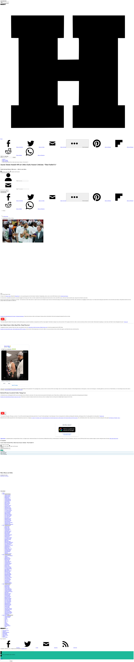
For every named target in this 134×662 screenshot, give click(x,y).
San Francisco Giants (8, 577)
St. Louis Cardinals (8, 579)
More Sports (5, 615)
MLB (3, 554)
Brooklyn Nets (7, 528)
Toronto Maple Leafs (8, 609)
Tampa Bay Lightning (8, 608)
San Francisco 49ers (8, 520)
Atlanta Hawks (7, 526)
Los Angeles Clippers (8, 537)
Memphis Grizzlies (8, 539)
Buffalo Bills (7, 497)
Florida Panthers (7, 595)
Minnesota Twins (7, 571)
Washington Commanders (9, 524)
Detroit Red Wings (8, 593)
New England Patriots (8, 514)
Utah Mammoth (7, 610)
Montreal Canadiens (8, 598)
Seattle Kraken (7, 606)
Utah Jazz (6, 552)
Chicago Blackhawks (8, 589)
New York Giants (7, 516)
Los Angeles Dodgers (8, 568)
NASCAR (6, 620)
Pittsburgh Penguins (8, 604)
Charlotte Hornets (7, 529)
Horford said (102, 416)
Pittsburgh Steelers (8, 519)
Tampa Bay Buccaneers (8, 522)
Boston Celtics (8, 296)
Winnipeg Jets (7, 614)
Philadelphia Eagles (8, 518)
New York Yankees (8, 573)
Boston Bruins (7, 585)
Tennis (6, 626)
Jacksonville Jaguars (8, 508)
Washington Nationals (8, 582)
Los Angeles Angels (8, 567)
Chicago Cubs (7, 560)
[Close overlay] (0, 167)
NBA (3, 525)
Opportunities (5, 633)
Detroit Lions (7, 504)
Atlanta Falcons (7, 495)
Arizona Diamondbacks (8, 555)
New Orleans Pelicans (8, 543)
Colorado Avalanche (8, 590)
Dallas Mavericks (7, 531)
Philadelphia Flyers (8, 603)
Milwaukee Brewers (8, 570)
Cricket (6, 618)
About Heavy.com (6, 630)
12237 (4, 383)
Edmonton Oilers (7, 594)
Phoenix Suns (7, 547)
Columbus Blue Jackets (8, 591)
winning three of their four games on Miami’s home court (37, 327)
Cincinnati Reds (7, 562)
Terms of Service (5, 635)
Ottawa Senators (7, 602)
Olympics (6, 623)
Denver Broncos (7, 503)
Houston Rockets (7, 535)
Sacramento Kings (8, 549)
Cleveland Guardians (8, 563)
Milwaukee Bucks (8, 541)
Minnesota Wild (7, 597)
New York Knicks (8, 544)
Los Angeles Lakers (8, 538)
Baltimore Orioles (7, 558)
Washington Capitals (8, 613)
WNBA (6, 622)
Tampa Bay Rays (7, 580)
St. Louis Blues (7, 607)
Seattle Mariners (7, 578)
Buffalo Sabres (7, 586)
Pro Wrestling (7, 624)
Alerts (2, 156)
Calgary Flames (7, 587)
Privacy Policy (5, 634)
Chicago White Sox (8, 561)
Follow (9, 347)
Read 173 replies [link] (15, 385)
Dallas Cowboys (7, 502)
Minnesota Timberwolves (9, 542)
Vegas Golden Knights (8, 612)
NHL (3, 583)
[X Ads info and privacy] (28, 381)
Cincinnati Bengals (8, 499)
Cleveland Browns (8, 500)
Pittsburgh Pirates (7, 575)
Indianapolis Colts (8, 507)
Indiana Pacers (7, 536)
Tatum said (126, 321)
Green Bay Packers (8, 505)
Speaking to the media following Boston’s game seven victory (10, 396)
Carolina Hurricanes (8, 588)
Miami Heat (17, 296)
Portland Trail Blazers (8, 548)
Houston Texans (7, 506)
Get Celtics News (3, 192)
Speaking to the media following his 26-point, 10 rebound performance (12, 316)
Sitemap (4, 636)
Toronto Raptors (7, 551)
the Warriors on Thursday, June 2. (114, 417)
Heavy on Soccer (7, 625)
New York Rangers (8, 601)
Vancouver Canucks (8, 611)
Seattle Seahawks (7, 521)
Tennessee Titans (7, 523)
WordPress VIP (23, 648)
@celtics (5, 347)
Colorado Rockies (8, 564)
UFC (5, 621)
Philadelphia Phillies (8, 574)
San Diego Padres (8, 576)
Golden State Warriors (64, 296)
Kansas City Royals (8, 566)
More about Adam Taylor (114, 438)
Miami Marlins (7, 569)
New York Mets (7, 572)
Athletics (6, 556)
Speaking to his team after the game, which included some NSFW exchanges (13, 329)
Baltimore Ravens (8, 496)
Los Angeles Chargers (8, 510)
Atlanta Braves (7, 557)
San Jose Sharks (7, 605)
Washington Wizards (8, 553)
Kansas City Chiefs (8, 509)
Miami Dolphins (7, 512)
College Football (7, 617)
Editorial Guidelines (6, 632)
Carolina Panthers (7, 498)
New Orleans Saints (8, 515)
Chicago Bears (7, 501)
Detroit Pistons (7, 533)
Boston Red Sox (7, 559)
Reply (9, 383)
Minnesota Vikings (8, 513)
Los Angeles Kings (8, 596)
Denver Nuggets (7, 532)
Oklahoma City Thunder (9, 545)
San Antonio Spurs (8, 550)
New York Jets (7, 517)
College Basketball (8, 616)
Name (17, 180)
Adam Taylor (6, 216)
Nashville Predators (8, 599)
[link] (27, 346)
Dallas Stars (7, 592)
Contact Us (4, 631)
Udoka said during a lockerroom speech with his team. (14, 389)
